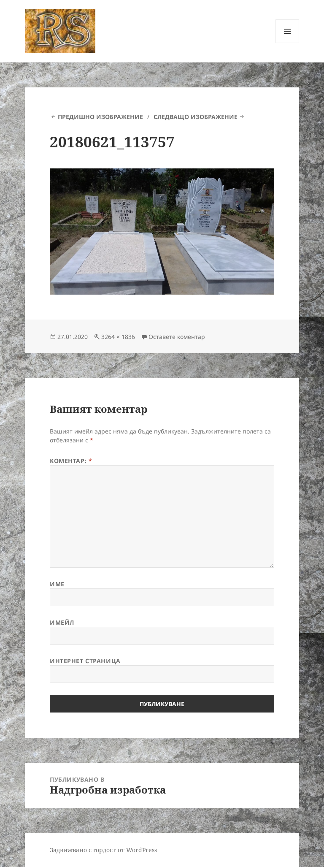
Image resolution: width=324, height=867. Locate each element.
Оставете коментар (176, 337)
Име (57, 584)
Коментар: (71, 461)
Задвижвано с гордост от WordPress (103, 850)
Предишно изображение (100, 117)
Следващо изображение (196, 117)
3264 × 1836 (118, 337)
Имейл (62, 622)
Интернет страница (85, 661)
